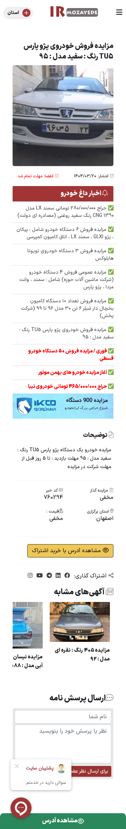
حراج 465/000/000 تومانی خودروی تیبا (68, 386)
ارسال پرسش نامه (77, 698)
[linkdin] (57, 576)
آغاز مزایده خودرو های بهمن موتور (73, 372)
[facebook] (66, 576)
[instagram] (30, 576)
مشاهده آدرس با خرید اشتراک (67, 551)
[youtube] (39, 576)
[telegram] (48, 576)
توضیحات (95, 435)
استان (13, 12)
